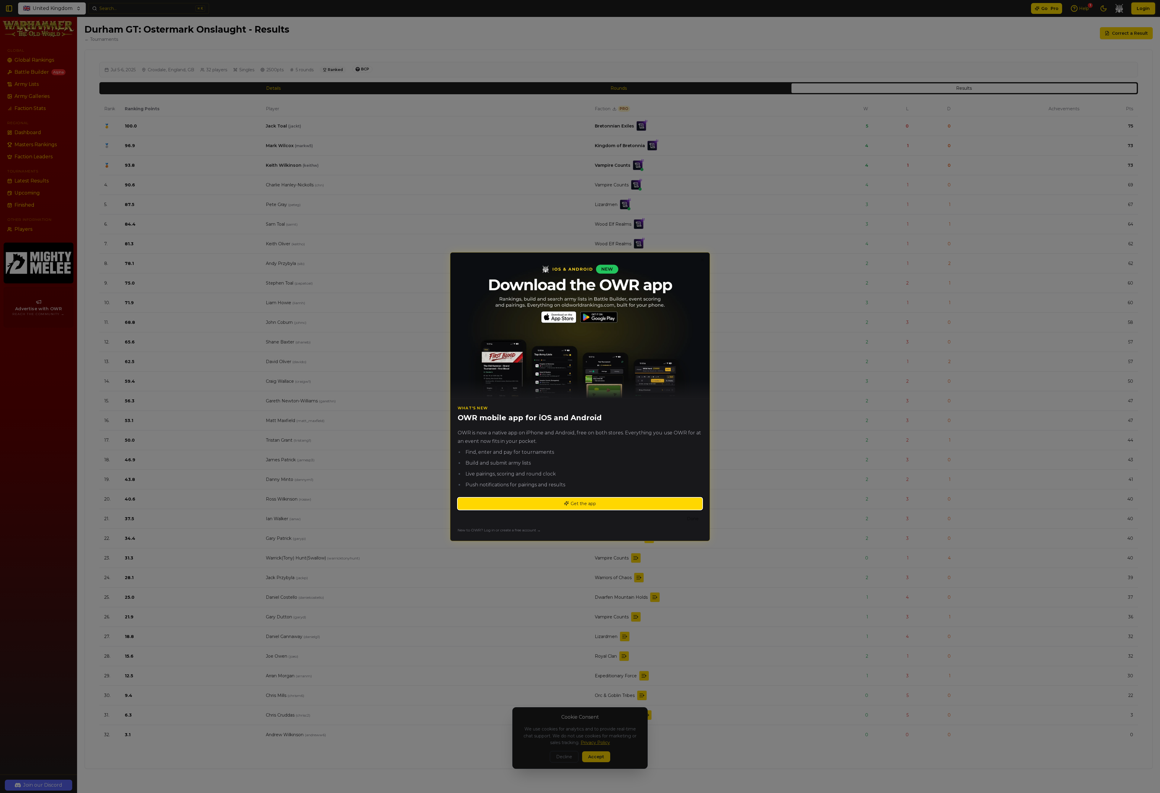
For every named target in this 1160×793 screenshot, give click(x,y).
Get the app (583, 503)
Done (693, 518)
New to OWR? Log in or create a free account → (499, 529)
